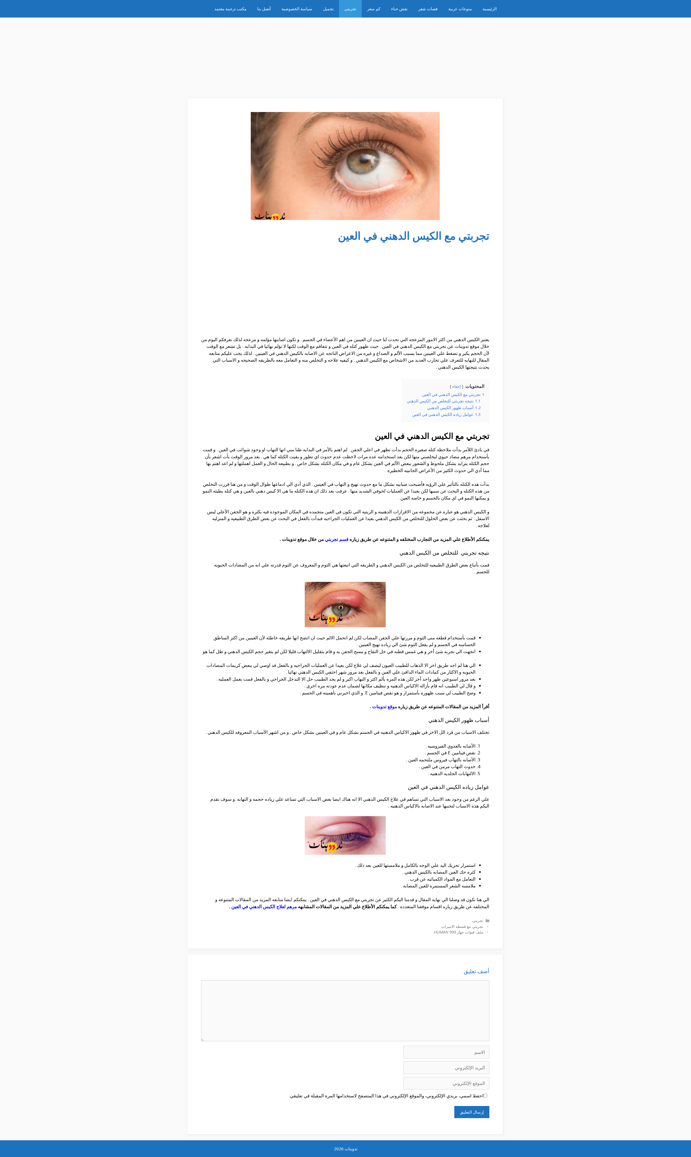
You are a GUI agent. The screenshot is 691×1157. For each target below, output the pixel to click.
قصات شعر (428, 8)
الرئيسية (490, 8)
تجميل (328, 8)
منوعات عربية (460, 8)
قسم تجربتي (336, 539)
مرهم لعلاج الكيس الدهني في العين (264, 906)
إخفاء (456, 386)
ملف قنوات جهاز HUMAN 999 (458, 932)
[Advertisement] (345, 55)
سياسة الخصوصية (297, 8)
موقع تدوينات (384, 706)
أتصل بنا (264, 8)
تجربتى (350, 8)
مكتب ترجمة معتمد (230, 8)
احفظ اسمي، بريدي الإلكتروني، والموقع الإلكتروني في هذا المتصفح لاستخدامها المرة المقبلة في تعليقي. (386, 1095)
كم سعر (373, 8)
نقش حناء (399, 8)
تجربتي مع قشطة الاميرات (462, 926)
